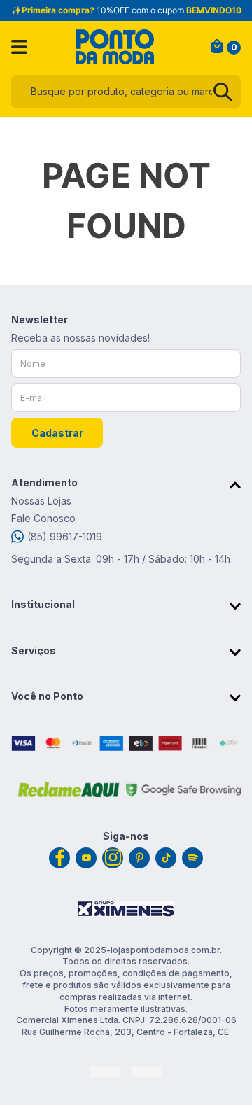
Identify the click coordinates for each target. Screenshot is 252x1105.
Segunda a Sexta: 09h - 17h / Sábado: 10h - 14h (120, 559)
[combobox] (126, 91)
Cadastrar (57, 433)
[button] (126, 485)
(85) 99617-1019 (64, 536)
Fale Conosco (43, 518)
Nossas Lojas (41, 501)
